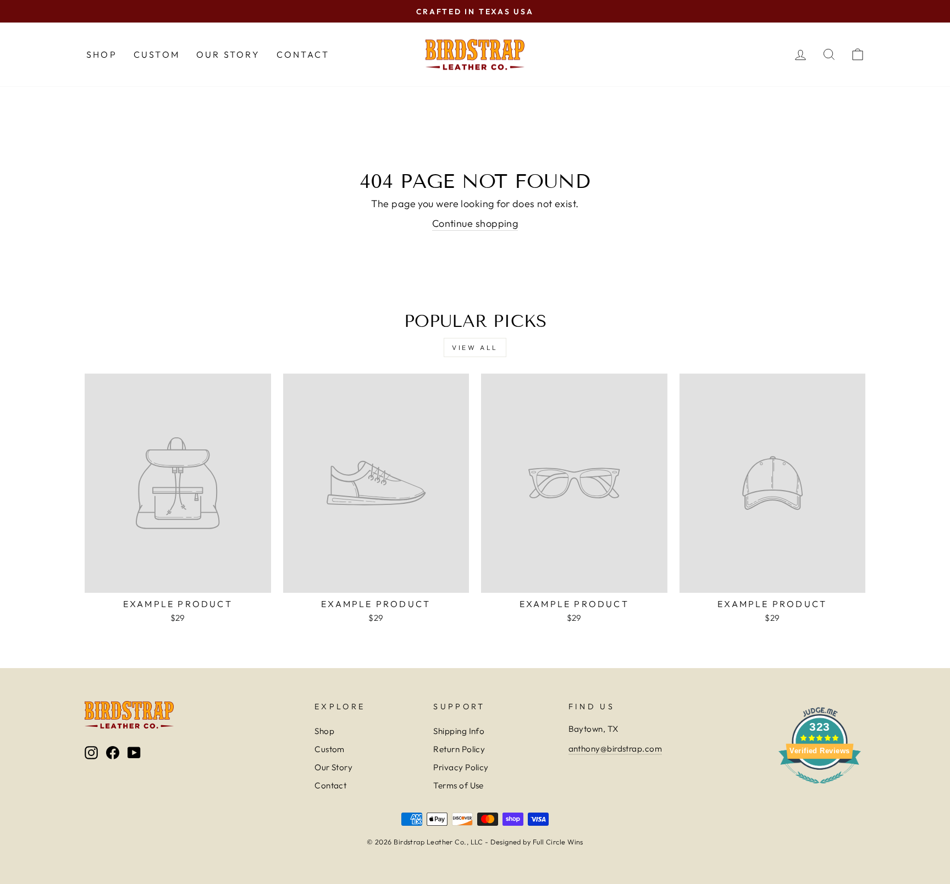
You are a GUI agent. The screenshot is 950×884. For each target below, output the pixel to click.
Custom (157, 54)
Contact (303, 54)
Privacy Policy (460, 767)
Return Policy (459, 749)
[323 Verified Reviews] (819, 789)
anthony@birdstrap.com (615, 748)
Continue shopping (475, 223)
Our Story (228, 54)
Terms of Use (458, 785)
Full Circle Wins (558, 841)
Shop (101, 54)
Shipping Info (458, 731)
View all (475, 347)
